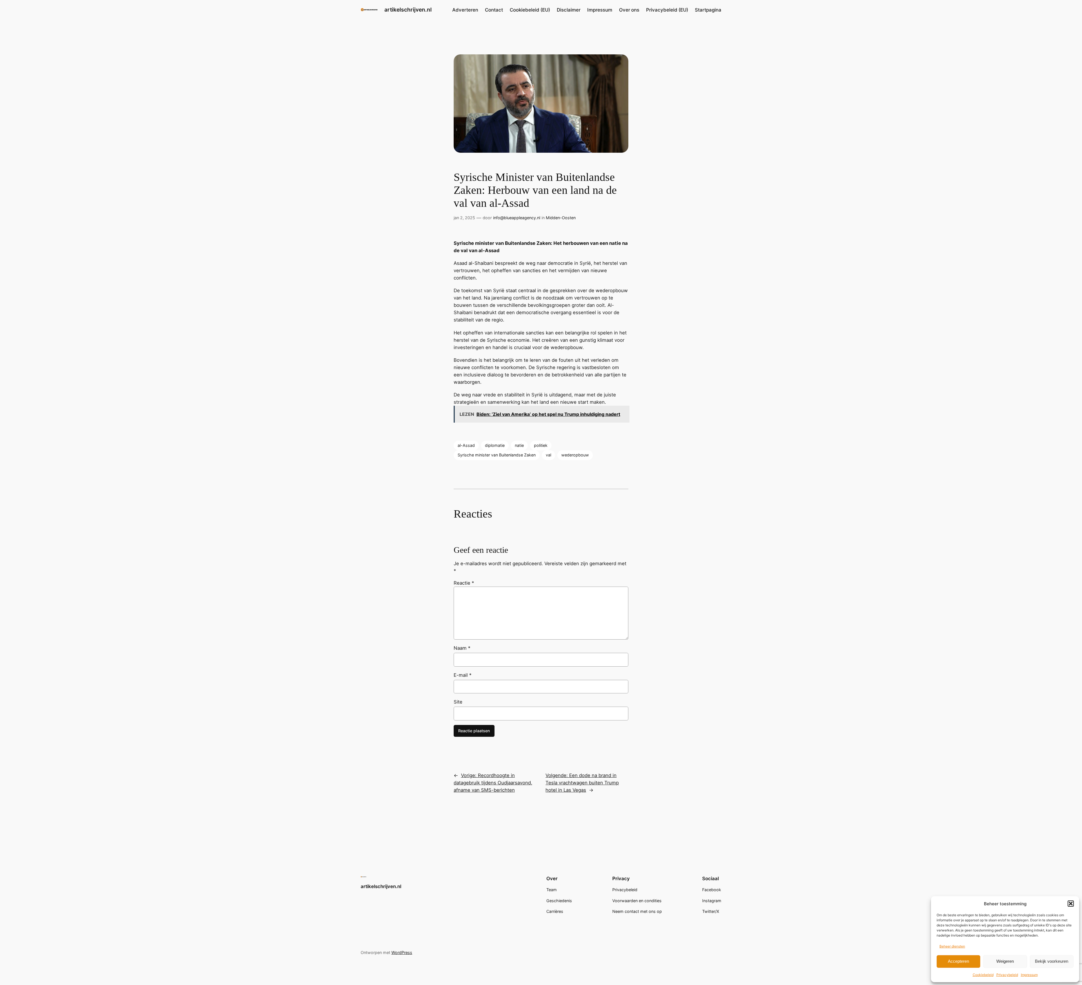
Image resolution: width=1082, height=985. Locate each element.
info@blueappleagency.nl (516, 217)
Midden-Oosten (561, 217)
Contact (494, 10)
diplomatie (495, 445)
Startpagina (708, 10)
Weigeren (1005, 961)
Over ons (629, 10)
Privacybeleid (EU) (667, 10)
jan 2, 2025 (464, 217)
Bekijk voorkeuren (1051, 961)
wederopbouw (575, 454)
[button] (1071, 903)
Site (458, 702)
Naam (462, 648)
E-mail (462, 675)
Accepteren (958, 961)
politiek (540, 445)
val (548, 454)
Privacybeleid (1007, 975)
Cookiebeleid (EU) (530, 10)
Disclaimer (568, 10)
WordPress (401, 952)
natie (519, 445)
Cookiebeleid (983, 975)
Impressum (1029, 975)
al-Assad (466, 445)
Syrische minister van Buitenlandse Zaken (497, 454)
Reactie (464, 583)
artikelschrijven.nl (408, 9)
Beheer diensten (952, 946)
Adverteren (465, 10)
